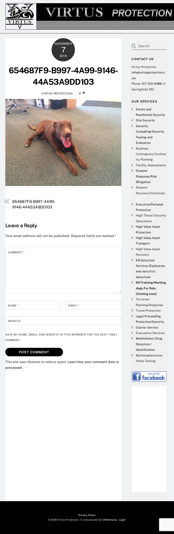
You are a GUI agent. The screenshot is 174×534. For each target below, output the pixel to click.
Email (73, 305)
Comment (16, 252)
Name (13, 305)
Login (122, 519)
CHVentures (109, 519)
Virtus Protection (57, 93)
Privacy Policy (87, 515)
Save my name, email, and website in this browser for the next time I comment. (61, 337)
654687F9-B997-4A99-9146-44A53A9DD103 (33, 204)
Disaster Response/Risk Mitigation (146, 176)
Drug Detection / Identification (149, 344)
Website (14, 321)
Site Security (145, 120)
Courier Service (147, 327)
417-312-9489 (152, 83)
